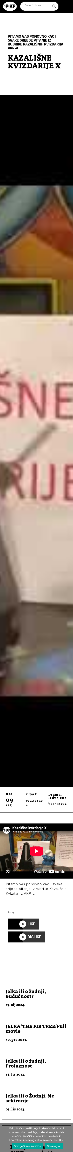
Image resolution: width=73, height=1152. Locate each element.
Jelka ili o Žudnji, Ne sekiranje (29, 1098)
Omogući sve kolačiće (27, 1146)
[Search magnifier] (54, 6)
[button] (64, 6)
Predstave (57, 804)
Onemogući (54, 1146)
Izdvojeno (57, 798)
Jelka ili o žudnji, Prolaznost (25, 1063)
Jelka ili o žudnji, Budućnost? (25, 993)
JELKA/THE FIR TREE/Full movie (35, 1028)
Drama (54, 795)
